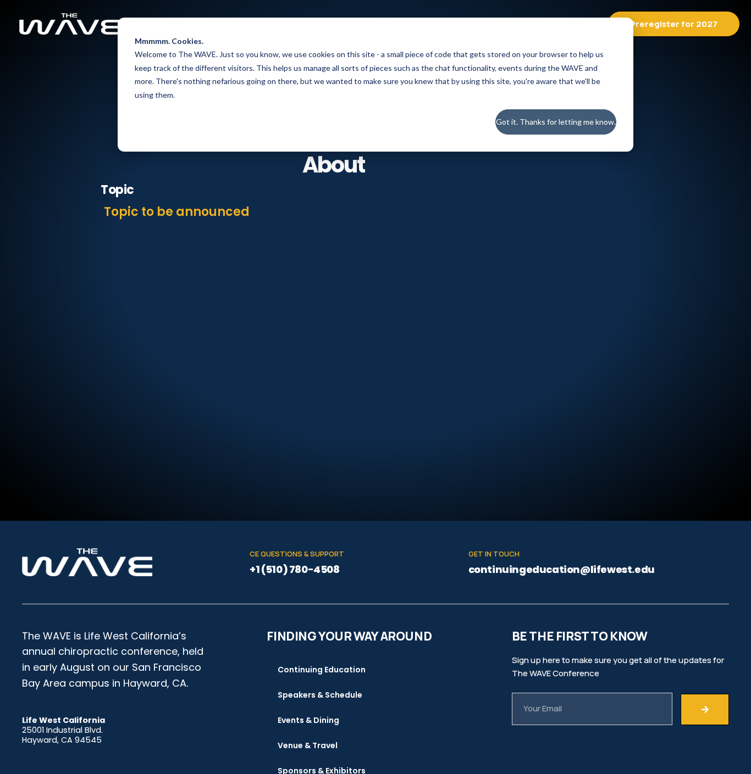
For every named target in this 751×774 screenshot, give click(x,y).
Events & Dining (308, 720)
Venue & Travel (308, 745)
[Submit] (705, 709)
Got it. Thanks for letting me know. (556, 121)
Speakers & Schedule (320, 694)
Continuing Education (322, 669)
